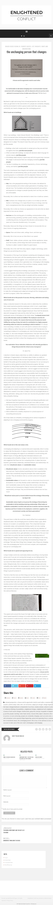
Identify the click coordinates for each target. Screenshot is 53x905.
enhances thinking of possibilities (14, 709)
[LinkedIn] (24, 36)
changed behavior (14, 707)
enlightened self (41, 709)
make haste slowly (25, 713)
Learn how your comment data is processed (38, 819)
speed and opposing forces (40, 718)
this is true (35, 720)
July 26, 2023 (7, 729)
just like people (9, 713)
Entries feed (7, 860)
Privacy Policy (10, 900)
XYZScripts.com (33, 903)
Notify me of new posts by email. (12, 809)
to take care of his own (15, 723)
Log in (6, 857)
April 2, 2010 (22, 759)
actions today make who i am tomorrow (19, 704)
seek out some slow (46, 716)
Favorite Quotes (26, 46)
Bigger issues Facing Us (12, 46)
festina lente (25, 711)
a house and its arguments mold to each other (30, 702)
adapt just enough (37, 704)
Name (7, 790)
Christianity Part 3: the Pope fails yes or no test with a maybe (26, 757)
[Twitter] (21, 36)
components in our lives (27, 707)
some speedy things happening (22, 718)
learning (16, 713)
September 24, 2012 (39, 758)
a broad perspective (10, 702)
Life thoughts (36, 46)
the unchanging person (24, 720)
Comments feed (9, 862)
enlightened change (30, 709)
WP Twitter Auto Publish (21, 903)
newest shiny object (37, 713)
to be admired (42, 720)
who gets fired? (38, 757)
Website (5, 802)
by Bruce (12, 729)
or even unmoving (15, 716)
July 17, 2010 (6, 758)
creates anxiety (39, 707)
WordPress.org (8, 865)
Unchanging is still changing (34, 723)
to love (49, 720)
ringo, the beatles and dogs (9, 757)
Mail (6, 796)
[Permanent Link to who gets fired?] (36, 755)
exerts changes (16, 711)
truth (24, 723)
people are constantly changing (30, 716)
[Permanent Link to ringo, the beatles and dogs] (4, 755)
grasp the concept (35, 711)
